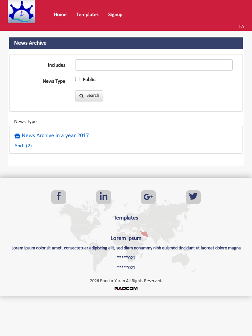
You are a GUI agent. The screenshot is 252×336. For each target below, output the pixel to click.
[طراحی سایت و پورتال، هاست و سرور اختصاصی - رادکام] (126, 288)
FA (241, 27)
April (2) (23, 146)
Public (89, 79)
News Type (54, 81)
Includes (56, 65)
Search (91, 95)
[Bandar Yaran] (23, 11)
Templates (126, 218)
